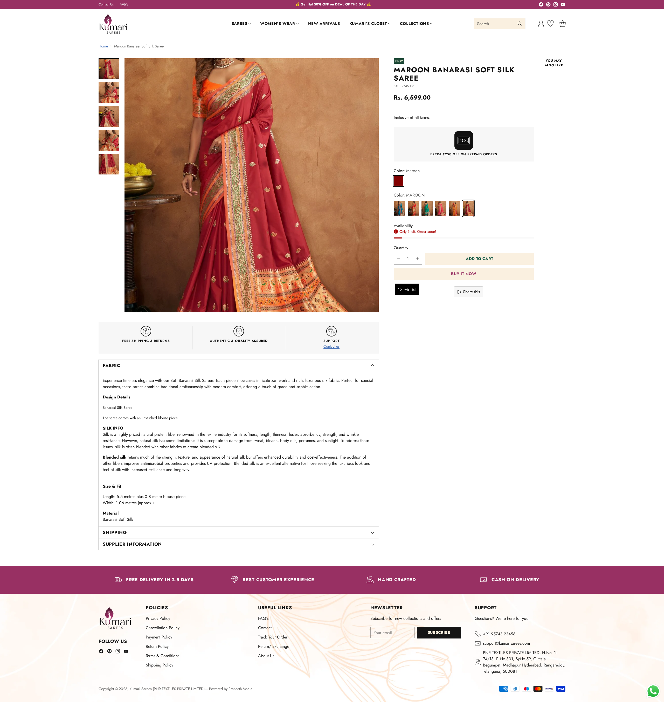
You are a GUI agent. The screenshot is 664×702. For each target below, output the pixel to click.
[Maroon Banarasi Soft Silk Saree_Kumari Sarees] (252, 185)
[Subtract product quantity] (398, 258)
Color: (407, 171)
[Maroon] (399, 181)
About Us (266, 656)
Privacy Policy (158, 618)
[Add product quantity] (417, 258)
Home (103, 46)
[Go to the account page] (541, 24)
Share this (471, 292)
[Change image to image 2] (109, 92)
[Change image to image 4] (109, 140)
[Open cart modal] (563, 24)
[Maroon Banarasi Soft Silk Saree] (468, 208)
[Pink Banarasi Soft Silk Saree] (441, 208)
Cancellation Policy (162, 628)
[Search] (519, 23)
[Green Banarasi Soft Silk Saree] (427, 208)
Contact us (331, 346)
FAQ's (263, 618)
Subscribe (439, 632)
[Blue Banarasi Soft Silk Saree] (399, 208)
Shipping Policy (159, 665)
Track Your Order (272, 637)
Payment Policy (159, 637)
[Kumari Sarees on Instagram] (555, 5)
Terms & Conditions (162, 656)
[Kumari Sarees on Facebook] (541, 5)
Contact (265, 628)
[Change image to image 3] (109, 116)
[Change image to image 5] (109, 164)
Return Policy (157, 646)
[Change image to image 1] (109, 68)
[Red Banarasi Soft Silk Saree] (413, 208)
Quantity (401, 248)
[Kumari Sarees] (113, 23)
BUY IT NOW (463, 274)
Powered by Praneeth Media (230, 688)
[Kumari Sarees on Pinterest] (548, 5)
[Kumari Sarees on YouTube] (562, 5)
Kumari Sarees (140, 688)
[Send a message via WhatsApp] (653, 691)
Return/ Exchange (273, 646)
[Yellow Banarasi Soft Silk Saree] (454, 208)
